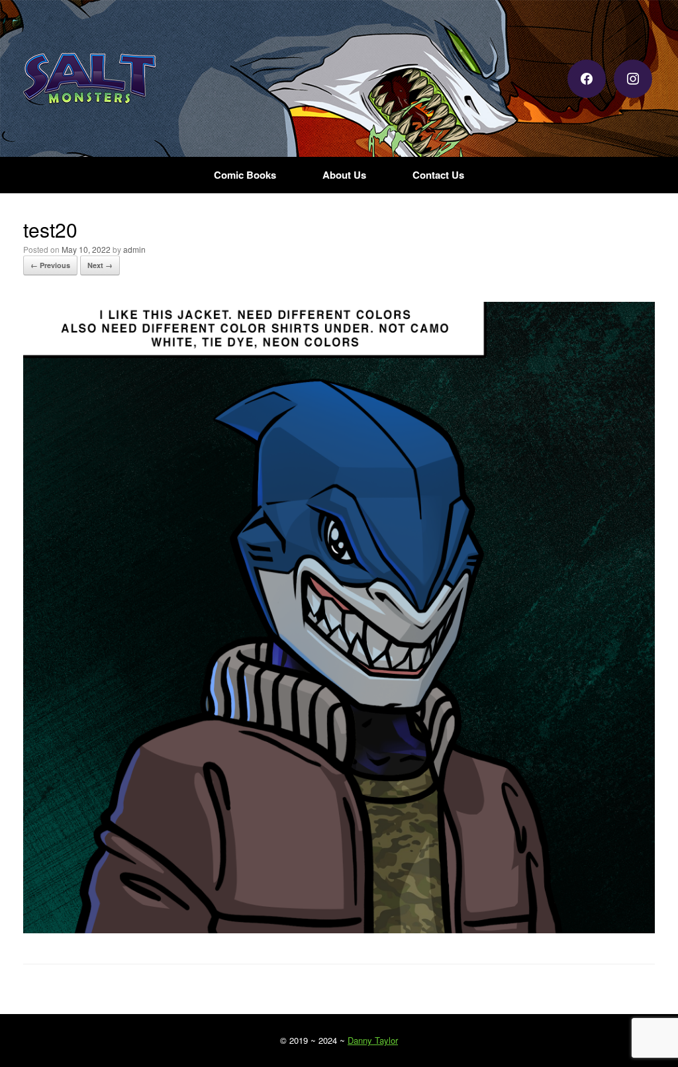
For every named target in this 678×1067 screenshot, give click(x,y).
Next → (100, 265)
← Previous (50, 265)
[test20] (339, 929)
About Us (344, 174)
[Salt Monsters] (89, 78)
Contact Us (438, 174)
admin (134, 249)
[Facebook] (586, 77)
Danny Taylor (373, 1040)
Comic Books (245, 174)
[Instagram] (633, 77)
